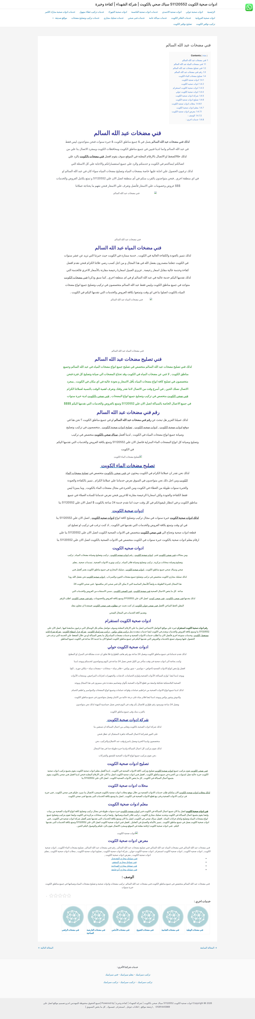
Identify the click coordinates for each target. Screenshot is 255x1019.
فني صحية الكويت (142, 591)
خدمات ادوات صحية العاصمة (144, 11)
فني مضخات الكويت (76, 277)
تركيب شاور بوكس (120, 631)
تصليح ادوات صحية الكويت (117, 427)
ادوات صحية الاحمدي (172, 11)
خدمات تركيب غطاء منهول (92, 11)
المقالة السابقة (208, 948)
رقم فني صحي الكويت (82, 598)
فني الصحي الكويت (123, 591)
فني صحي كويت (156, 598)
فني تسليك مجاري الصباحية (124, 865)
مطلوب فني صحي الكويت (105, 605)
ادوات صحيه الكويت (145, 427)
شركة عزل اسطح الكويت (74, 631)
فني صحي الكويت (177, 396)
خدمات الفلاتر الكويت (181, 18)
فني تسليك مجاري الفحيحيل (124, 858)
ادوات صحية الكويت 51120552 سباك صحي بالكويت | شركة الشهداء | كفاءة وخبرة (156, 4)
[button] (53, 18)
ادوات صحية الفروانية (205, 18)
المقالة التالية (45, 948)
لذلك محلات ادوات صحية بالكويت (194, 792)
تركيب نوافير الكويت (205, 24)
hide (204, 56)
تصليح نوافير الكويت (182, 24)
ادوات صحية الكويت (171, 427)
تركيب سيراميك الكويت (99, 631)
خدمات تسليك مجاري (114, 18)
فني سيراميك (111, 974)
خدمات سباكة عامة (158, 18)
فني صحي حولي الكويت (146, 605)
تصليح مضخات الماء (77, 473)
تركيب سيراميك (143, 974)
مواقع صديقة (61, 18)
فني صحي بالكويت (98, 396)
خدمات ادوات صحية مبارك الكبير (60, 11)
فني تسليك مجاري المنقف (124, 862)
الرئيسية (211, 11)
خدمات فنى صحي (136, 18)
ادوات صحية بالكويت (129, 811)
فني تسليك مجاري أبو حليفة (124, 869)
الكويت (183, 480)
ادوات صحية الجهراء (117, 11)
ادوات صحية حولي (194, 11)
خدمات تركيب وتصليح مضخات (85, 18)
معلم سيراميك (126, 974)
